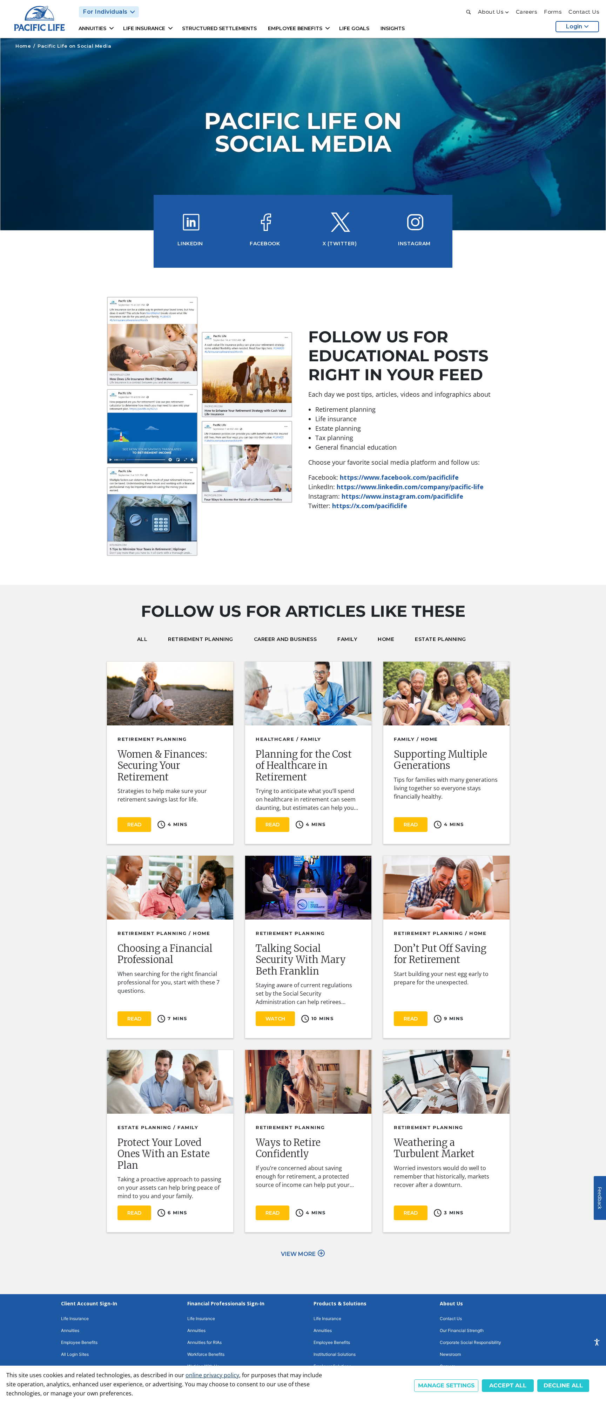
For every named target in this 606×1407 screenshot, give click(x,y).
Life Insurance (75, 1318)
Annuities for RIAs (204, 1342)
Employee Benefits (79, 1342)
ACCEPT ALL (507, 1385)
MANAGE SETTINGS (446, 1385)
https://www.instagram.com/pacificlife (402, 496)
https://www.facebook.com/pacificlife (399, 477)
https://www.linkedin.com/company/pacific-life (410, 487)
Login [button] (574, 26)
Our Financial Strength (462, 1330)
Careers (526, 12)
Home (23, 46)
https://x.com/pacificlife (369, 505)
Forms (552, 12)
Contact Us (583, 12)
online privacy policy (212, 1375)
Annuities (70, 1330)
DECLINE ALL (563, 1385)
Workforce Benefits (205, 1354)
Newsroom (450, 1354)
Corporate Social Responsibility (470, 1342)
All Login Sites (75, 1354)
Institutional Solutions (335, 1354)
